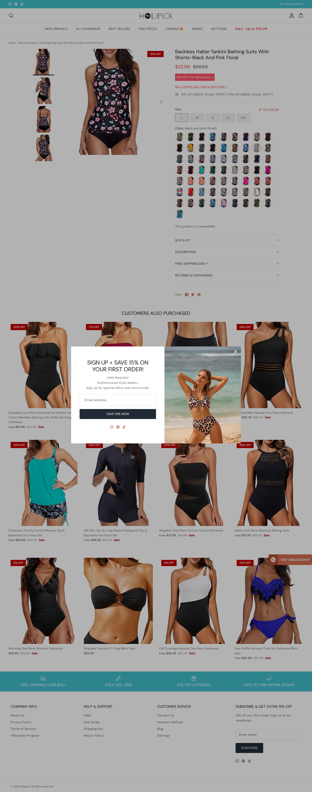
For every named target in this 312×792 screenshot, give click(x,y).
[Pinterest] (117, 427)
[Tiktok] (124, 427)
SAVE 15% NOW (118, 414)
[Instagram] (111, 427)
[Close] (235, 351)
